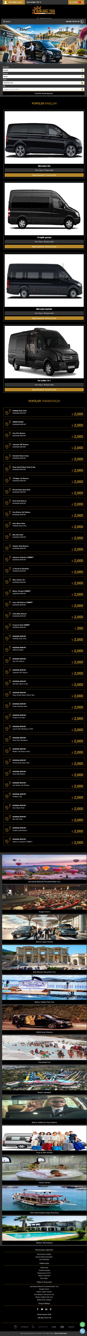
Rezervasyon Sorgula (44, 1254)
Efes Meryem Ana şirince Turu (44, 1294)
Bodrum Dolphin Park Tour (44, 1297)
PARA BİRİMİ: (31, 2)
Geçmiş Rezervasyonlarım (44, 1257)
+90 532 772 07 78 (72, 21)
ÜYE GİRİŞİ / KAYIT (15, 2)
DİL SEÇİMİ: (73, 2)
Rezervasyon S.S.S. (44, 1273)
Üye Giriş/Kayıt (44, 1259)
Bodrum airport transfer (44, 1292)
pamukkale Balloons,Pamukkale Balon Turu (44, 1286)
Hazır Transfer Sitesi (61, 1333)
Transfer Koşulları (44, 1270)
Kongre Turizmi (44, 1289)
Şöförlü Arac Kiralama (44, 1300)
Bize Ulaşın (44, 1278)
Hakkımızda (44, 1268)
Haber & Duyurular (44, 1276)
